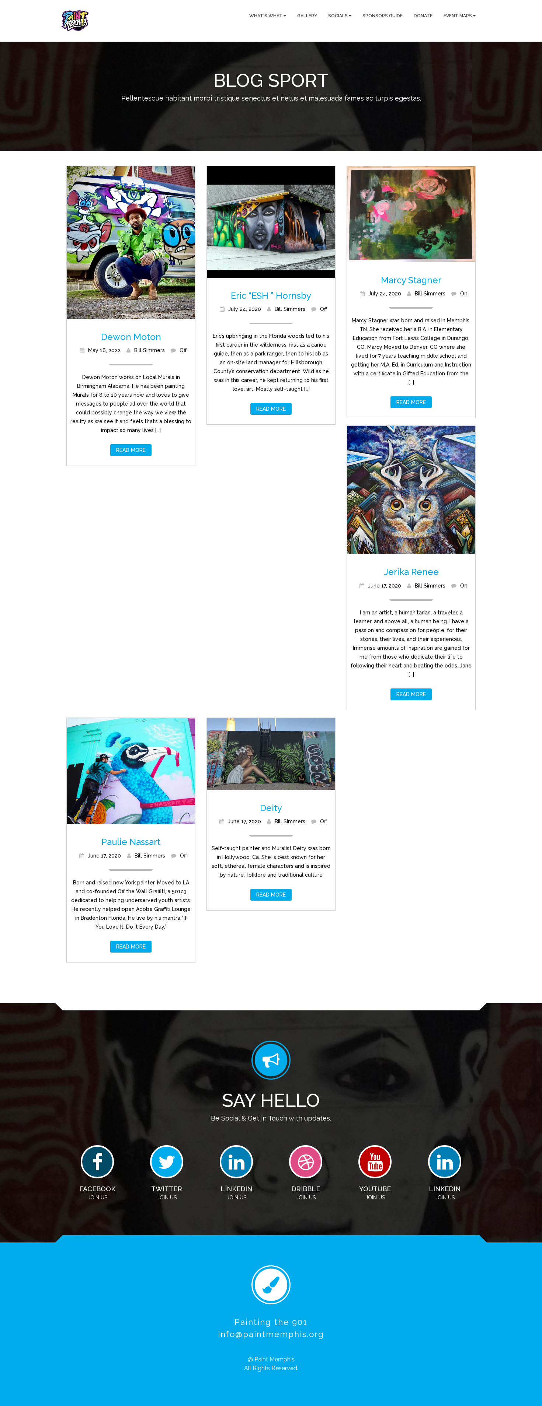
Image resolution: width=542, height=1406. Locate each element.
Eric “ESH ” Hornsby (271, 295)
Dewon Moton (131, 337)
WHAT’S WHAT (266, 15)
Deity (271, 808)
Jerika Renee (411, 572)
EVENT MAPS (458, 15)
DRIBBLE (305, 1189)
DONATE (423, 15)
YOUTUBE (375, 1189)
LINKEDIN (236, 1189)
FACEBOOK (97, 1189)
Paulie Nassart (130, 842)
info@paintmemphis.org (271, 1334)
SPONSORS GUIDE (382, 15)
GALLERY (307, 15)
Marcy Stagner (411, 280)
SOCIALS (338, 15)
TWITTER (166, 1189)
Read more (131, 450)
